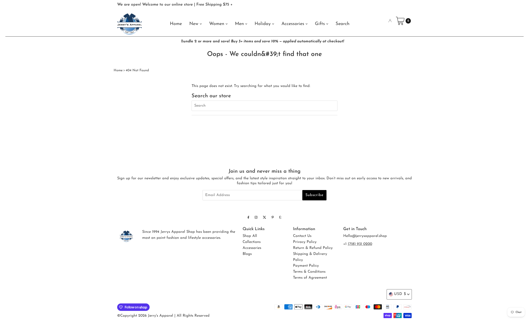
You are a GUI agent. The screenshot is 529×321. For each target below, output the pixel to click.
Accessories (293, 23)
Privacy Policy (305, 242)
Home (176, 23)
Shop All (250, 236)
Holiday (263, 23)
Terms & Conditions (309, 272)
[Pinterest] (273, 218)
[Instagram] (256, 218)
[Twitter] (264, 218)
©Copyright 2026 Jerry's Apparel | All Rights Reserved (163, 316)
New (194, 23)
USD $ (400, 294)
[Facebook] (248, 218)
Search (342, 23)
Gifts (320, 23)
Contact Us (302, 236)
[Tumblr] (280, 218)
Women (217, 23)
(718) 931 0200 (360, 244)
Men (240, 23)
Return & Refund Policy (313, 248)
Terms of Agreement (310, 278)
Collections (252, 242)
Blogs (247, 254)
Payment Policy (306, 266)
